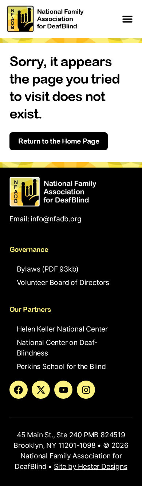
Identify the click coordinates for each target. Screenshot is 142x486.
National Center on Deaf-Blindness (57, 347)
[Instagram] (86, 390)
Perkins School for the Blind (61, 366)
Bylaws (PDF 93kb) (48, 269)
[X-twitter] (41, 390)
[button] (127, 19)
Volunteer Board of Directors (63, 282)
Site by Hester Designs (90, 466)
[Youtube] (63, 390)
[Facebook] (18, 390)
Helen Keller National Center (62, 329)
